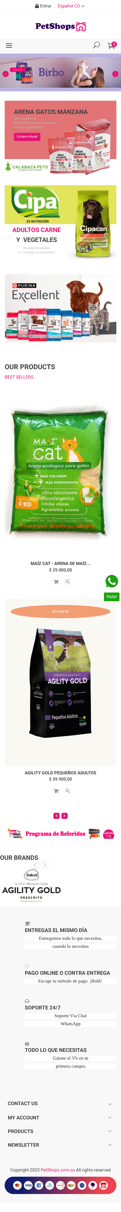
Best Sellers (19, 377)
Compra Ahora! (27, 136)
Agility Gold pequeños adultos (60, 773)
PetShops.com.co (58, 1170)
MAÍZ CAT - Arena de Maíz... (61, 563)
